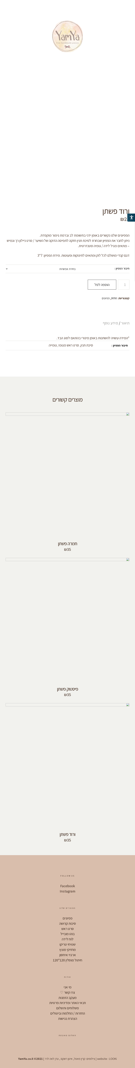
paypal (57, 1046)
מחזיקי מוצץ (67, 949)
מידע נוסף (110, 323)
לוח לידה (67, 939)
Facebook (67, 886)
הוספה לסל (101, 284)
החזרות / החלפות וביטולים (67, 1013)
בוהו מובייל (67, 933)
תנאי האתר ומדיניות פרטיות (67, 1002)
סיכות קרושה (67, 923)
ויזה (67, 1046)
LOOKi (113, 1059)
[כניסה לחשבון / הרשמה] (17, 6)
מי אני (67, 987)
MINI (114, 298)
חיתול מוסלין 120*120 (67, 960)
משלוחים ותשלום (67, 1008)
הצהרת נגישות (67, 1018)
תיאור (124, 323)
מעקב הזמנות (67, 997)
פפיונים (106, 298)
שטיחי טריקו (67, 944)
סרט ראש (67, 928)
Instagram (67, 891)
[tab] (124, 323)
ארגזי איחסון (67, 955)
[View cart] (27, 6)
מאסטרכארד (76, 1046)
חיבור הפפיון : (121, 268)
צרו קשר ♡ (67, 992)
